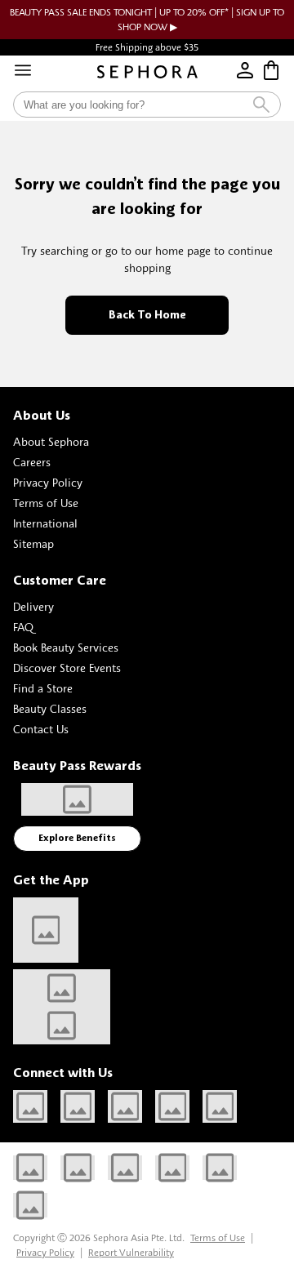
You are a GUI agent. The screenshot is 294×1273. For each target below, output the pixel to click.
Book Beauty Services (65, 647)
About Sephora (51, 441)
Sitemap (33, 543)
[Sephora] (147, 71)
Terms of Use (45, 503)
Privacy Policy (47, 482)
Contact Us (41, 729)
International (45, 523)
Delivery (33, 606)
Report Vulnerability (131, 1252)
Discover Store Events (67, 667)
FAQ (23, 627)
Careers (32, 462)
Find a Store (43, 688)
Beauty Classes (50, 708)
